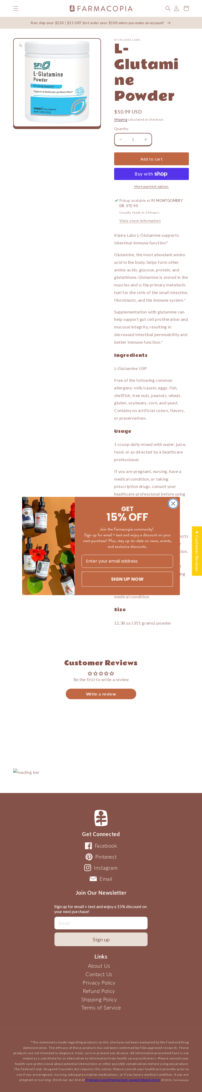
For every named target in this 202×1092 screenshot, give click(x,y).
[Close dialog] (173, 503)
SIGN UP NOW (127, 579)
